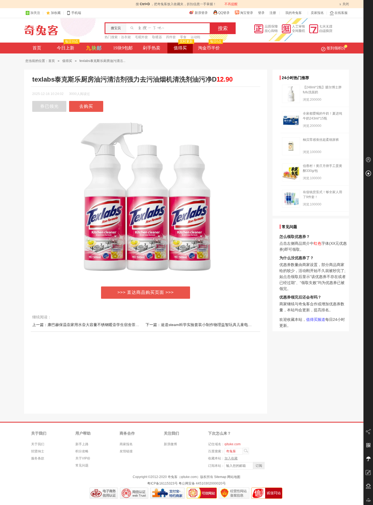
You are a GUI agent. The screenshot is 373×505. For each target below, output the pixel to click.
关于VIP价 (82, 458)
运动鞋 (195, 37)
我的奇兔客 (293, 13)
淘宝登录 (246, 13)
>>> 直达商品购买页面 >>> (145, 292)
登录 (261, 13)
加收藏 (56, 13)
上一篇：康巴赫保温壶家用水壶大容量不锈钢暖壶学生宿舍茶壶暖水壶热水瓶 (97, 324)
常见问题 (81, 465)
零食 (183, 37)
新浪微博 (170, 444)
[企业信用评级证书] (134, 493)
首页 (36, 48)
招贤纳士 (37, 451)
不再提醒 (231, 4)
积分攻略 (81, 451)
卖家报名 (317, 13)
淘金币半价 (209, 46)
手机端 (76, 13)
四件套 (171, 37)
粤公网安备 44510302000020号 (202, 483)
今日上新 (67, 46)
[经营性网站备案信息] (234, 493)
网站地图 (233, 477)
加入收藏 (231, 458)
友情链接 (126, 451)
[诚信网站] (266, 493)
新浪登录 (201, 13)
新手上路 (81, 444)
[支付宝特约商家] (167, 493)
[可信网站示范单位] (202, 493)
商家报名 (126, 444)
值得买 (183, 46)
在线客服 (341, 13)
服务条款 (37, 458)
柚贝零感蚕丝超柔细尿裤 (321, 140)
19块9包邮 (123, 48)
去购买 (86, 106)
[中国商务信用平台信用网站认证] (104, 493)
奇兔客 (41, 30)
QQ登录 (224, 13)
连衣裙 (126, 37)
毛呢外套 (141, 37)
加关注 (35, 13)
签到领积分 (336, 48)
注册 (273, 13)
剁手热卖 (151, 48)
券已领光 (49, 106)
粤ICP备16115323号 (162, 483)
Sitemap (220, 477)
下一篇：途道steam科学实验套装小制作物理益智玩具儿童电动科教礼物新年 (210, 324)
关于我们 (37, 444)
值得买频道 (315, 319)
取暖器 (157, 37)
